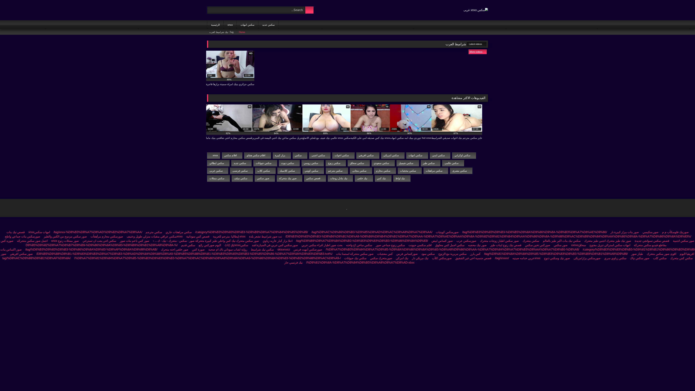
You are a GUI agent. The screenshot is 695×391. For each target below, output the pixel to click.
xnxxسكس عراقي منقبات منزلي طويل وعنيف (154, 236)
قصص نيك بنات (16, 232)
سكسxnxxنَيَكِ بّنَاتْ (236, 245)
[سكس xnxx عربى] (476, 10)
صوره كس (7, 240)
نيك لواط (400, 178)
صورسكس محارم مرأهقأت (106, 236)
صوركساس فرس (407, 253)
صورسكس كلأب (442, 258)
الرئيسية (215, 24)
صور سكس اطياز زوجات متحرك (499, 240)
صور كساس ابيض (442, 240)
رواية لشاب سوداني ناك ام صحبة (227, 249)
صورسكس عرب (466, 240)
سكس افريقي (366, 155)
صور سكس (263, 178)
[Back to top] (684, 380)
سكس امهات (247, 24)
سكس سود (428, 253)
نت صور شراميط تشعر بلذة (265, 236)
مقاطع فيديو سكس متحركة (650, 245)
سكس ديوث (287, 163)
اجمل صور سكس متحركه (32, 240)
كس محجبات (385, 253)
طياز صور (637, 253)
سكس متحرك (531, 240)
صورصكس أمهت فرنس (308, 249)
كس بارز (475, 253)
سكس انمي (438, 155)
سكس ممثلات (216, 178)
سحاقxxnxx (578, 245)
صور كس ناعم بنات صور (134, 240)
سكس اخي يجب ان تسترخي (99, 240)
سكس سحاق (357, 163)
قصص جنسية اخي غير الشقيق (473, 258)
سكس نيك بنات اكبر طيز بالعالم (562, 240)
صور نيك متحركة (288, 178)
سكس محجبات (408, 170)
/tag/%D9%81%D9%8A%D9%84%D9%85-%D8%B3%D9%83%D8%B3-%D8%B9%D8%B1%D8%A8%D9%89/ (556, 253)
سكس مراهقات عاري (179, 232)
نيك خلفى (362, 178)
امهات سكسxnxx (39, 232)
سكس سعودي (381, 163)
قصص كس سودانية (197, 236)
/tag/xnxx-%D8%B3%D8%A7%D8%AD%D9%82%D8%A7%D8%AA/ (98, 232)
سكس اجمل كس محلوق (449, 245)
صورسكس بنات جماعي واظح (22, 236)
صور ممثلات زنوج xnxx (65, 240)
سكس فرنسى (240, 170)
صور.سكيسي (650, 232)
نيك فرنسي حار (293, 262)
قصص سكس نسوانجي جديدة (652, 240)
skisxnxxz (283, 249)
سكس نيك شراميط (262, 249)
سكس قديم (188, 245)
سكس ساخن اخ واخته (359, 245)
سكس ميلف (240, 178)
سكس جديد (268, 24)
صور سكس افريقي (21, 253)
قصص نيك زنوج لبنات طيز (505, 245)
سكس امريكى (391, 155)
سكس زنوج (334, 163)
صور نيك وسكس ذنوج (557, 258)
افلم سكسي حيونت (420, 245)
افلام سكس (230, 155)
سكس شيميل (406, 163)
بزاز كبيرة (280, 155)
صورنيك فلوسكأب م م (675, 232)
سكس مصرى (459, 170)
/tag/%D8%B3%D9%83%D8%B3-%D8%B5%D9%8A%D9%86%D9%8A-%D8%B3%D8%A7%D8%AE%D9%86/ (534, 232)
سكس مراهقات (434, 170)
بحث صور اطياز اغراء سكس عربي (322, 245)
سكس (298, 155)
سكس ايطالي (216, 163)
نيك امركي (402, 258)
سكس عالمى (452, 163)
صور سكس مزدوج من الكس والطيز (65, 236)
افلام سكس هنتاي (256, 155)
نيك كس (381, 178)
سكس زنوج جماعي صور (390, 245)
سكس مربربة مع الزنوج (452, 253)
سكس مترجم (335, 170)
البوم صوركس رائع (210, 245)
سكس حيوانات (263, 163)
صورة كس (198, 249)
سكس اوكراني (462, 155)
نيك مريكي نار (420, 258)
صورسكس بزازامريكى (587, 258)
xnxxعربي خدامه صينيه (526, 258)
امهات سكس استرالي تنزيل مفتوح (609, 245)
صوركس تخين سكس (537, 245)
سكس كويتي (311, 170)
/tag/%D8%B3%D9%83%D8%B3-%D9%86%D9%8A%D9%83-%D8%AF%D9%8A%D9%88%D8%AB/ (91, 249)
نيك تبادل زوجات (339, 178)
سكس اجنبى (318, 155)
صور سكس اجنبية (683, 240)
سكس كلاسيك (287, 170)
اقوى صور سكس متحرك (661, 253)
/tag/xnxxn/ (502, 258)
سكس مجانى (359, 170)
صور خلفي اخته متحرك (174, 249)
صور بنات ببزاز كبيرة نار (624, 232)
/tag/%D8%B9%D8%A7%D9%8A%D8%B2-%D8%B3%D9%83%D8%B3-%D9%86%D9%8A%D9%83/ (362, 240)
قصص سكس (313, 178)
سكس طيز (429, 163)
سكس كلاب (263, 170)
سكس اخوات (342, 155)
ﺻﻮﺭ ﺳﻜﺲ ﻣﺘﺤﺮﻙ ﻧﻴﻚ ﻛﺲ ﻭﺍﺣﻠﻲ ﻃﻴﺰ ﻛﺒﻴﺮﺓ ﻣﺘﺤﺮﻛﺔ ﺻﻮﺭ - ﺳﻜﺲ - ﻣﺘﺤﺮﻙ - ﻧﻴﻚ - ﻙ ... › (205, 240)
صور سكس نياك (639, 258)
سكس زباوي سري (615, 258)
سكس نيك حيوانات (355, 258)
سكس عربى (216, 170)
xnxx (230, 24)
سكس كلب (660, 258)
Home (242, 32)
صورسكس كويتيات (447, 232)
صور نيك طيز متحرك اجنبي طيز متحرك (607, 240)
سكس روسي (311, 163)
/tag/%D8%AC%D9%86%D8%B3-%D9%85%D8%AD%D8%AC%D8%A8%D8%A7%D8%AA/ (313, 232)
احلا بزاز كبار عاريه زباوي (277, 240)
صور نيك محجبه (477, 245)
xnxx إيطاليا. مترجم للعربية (229, 236)
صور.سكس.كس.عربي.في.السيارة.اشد (275, 245)
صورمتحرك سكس (381, 258)
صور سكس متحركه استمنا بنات (355, 253)
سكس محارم (383, 170)
